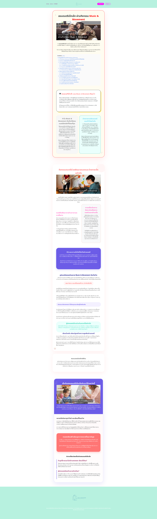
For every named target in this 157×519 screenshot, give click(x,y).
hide (63, 55)
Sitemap (56, 4)
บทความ (51, 4)
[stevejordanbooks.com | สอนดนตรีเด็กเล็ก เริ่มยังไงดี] (78, 4)
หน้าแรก (47, 4)
